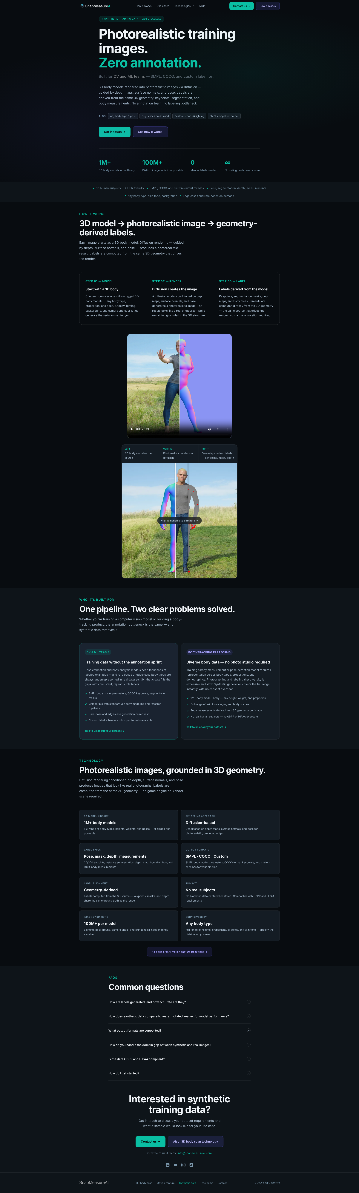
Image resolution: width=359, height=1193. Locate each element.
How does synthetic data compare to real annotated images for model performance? (179, 1016)
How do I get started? (179, 1073)
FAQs (202, 5)
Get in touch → (114, 132)
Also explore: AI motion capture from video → (179, 951)
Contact (222, 1182)
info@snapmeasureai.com (194, 1153)
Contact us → (241, 5)
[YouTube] (176, 1166)
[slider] (175, 520)
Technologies (182, 5)
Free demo (206, 1182)
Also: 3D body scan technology (195, 1141)
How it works (143, 5)
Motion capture (166, 1182)
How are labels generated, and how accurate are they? (179, 1002)
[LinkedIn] (168, 1166)
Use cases (163, 5)
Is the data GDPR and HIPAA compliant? (179, 1059)
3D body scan (144, 1182)
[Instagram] (183, 1166)
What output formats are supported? (179, 1030)
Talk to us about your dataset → (105, 730)
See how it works (150, 132)
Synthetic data (187, 1182)
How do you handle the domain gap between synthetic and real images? (179, 1045)
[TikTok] (191, 1166)
